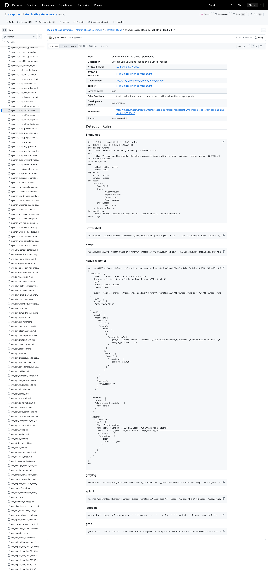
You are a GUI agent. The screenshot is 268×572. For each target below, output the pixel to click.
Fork (240, 14)
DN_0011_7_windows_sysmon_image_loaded (140, 80)
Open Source (66, 5)
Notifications (223, 14)
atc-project (15, 14)
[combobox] (23, 42)
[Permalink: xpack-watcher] (84, 261)
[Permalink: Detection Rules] (84, 126)
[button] (224, 142)
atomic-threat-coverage (40, 14)
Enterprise (83, 5)
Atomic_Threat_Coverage (89, 29)
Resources (48, 5)
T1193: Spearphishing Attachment (134, 73)
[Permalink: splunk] (84, 491)
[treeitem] (21, 110)
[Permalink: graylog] (84, 475)
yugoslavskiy (59, 37)
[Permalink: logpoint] (84, 508)
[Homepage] (6, 5)
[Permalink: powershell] (84, 228)
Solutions (32, 5)
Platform (17, 5)
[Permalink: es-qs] (84, 244)
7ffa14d (239, 37)
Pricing (98, 5)
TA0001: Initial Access (127, 67)
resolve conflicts (74, 37)
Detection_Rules (113, 29)
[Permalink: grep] (84, 524)
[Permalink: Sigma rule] (84, 135)
